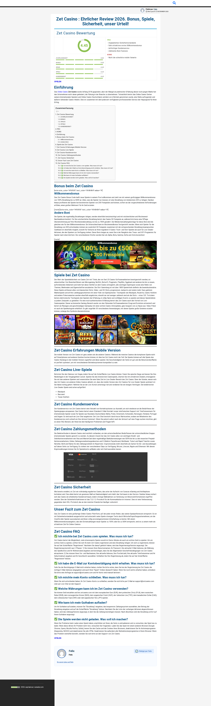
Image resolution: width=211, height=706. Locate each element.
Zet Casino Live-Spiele (65, 150)
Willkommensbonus (67, 139)
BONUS (63, 119)
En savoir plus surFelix (65, 662)
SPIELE (63, 124)
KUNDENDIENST (66, 126)
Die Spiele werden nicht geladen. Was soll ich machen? (81, 178)
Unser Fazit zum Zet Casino (68, 161)
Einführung (61, 134)
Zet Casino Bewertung (65, 114)
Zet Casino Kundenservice (66, 153)
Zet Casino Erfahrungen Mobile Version (71, 147)
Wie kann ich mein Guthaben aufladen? (75, 175)
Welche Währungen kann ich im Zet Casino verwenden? (81, 173)
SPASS (63, 121)
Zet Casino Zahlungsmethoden (69, 155)
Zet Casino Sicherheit (66, 158)
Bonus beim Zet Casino (65, 137)
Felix (155, 9)
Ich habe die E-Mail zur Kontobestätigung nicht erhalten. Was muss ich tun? (88, 168)
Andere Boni (64, 142)
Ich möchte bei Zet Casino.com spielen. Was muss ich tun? (82, 165)
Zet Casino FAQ (63, 163)
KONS (59, 132)
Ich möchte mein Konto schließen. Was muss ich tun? (80, 170)
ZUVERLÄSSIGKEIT (67, 117)
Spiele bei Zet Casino (65, 145)
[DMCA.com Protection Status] (15, 687)
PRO (58, 129)
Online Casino (63, 92)
